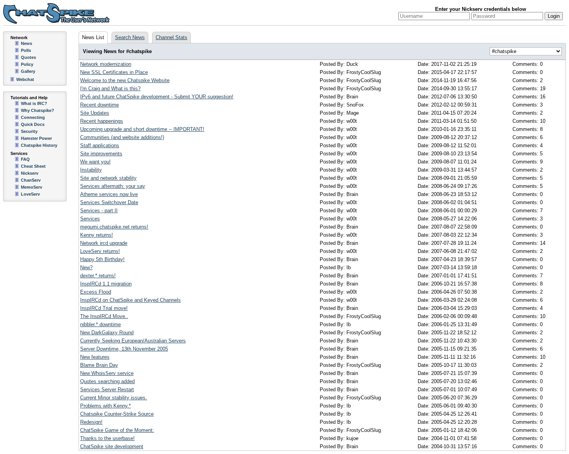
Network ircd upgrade (103, 243)
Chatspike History (39, 145)
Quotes (28, 57)
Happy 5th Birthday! (102, 259)
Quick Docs (33, 124)
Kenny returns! (96, 235)
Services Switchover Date (109, 202)
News (26, 43)
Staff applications (99, 145)
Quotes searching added (107, 381)
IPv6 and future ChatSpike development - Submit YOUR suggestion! (156, 97)
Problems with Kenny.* (105, 406)
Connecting (33, 117)
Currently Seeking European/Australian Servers (133, 341)
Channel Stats (171, 37)
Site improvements (101, 153)
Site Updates (94, 113)
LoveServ (30, 194)
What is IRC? (34, 103)
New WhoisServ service (107, 373)
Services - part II (99, 210)
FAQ (25, 159)
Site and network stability (108, 178)
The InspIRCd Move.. (104, 316)
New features (95, 357)
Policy (27, 64)
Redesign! (91, 422)
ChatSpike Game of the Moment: (117, 430)
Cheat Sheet (33, 166)
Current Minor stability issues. (113, 398)
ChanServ (31, 180)
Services (90, 219)
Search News (130, 37)
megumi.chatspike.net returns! (114, 227)
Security (29, 131)
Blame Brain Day (99, 365)
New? (86, 267)
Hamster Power (36, 138)
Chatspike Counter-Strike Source (117, 414)
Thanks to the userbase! (107, 438)
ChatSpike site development (111, 446)
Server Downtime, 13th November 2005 (124, 349)
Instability (91, 170)
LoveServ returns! (100, 251)
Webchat (25, 79)
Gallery (28, 71)
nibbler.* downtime (100, 324)
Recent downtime (99, 105)
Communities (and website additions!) (122, 137)
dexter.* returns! (98, 276)
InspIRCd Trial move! (104, 308)
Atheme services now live (109, 194)
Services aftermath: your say (112, 186)
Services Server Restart (107, 389)
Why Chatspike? (37, 110)
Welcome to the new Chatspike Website (125, 80)
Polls (26, 50)
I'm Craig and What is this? (110, 88)
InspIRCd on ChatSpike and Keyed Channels (130, 300)
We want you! (95, 162)
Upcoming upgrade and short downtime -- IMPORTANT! (142, 129)
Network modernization (105, 64)
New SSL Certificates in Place (114, 72)
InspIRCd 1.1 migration (106, 284)
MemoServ (31, 187)
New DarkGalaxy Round (107, 332)
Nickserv (29, 173)
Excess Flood (95, 292)
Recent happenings (101, 121)
